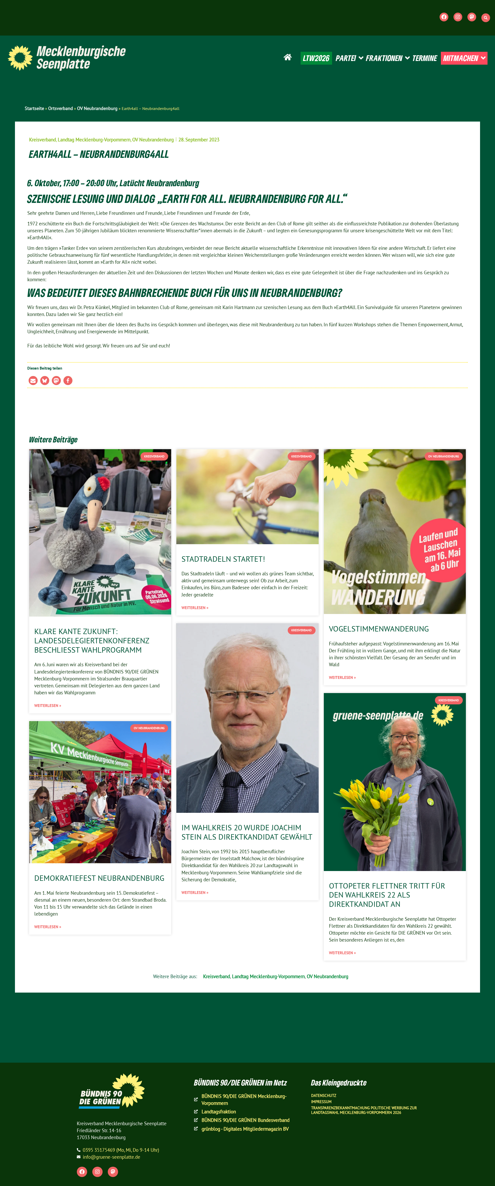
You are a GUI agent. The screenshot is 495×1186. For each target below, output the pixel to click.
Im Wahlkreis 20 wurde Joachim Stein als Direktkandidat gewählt (247, 832)
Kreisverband (42, 139)
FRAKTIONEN (384, 58)
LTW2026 (316, 58)
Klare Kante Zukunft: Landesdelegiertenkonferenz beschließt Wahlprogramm (91, 640)
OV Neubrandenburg (97, 108)
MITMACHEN (460, 58)
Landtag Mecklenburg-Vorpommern (94, 139)
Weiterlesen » (47, 705)
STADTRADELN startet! (223, 559)
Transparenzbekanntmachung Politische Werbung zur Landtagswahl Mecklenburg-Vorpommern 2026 (364, 1110)
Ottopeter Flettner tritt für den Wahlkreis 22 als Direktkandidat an (387, 895)
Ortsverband (60, 108)
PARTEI (346, 58)
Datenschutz (323, 1095)
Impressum (321, 1101)
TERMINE (424, 58)
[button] (485, 17)
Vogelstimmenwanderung (379, 629)
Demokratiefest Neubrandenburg (99, 878)
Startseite (34, 108)
